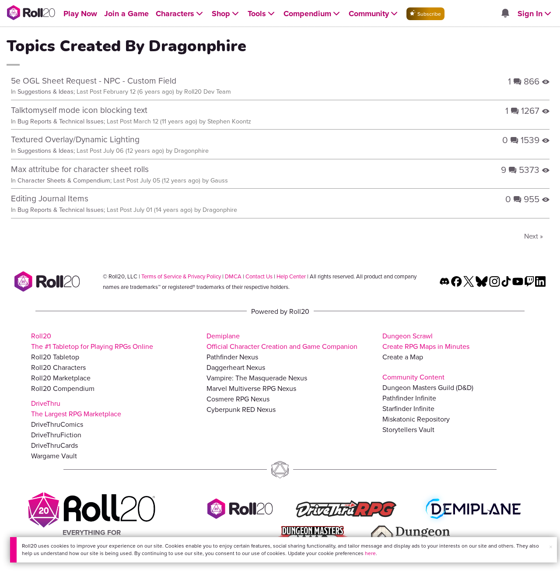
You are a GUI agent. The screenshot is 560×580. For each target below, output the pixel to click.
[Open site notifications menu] (505, 14)
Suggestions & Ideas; (46, 91)
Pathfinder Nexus (232, 357)
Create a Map (402, 357)
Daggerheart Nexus (235, 367)
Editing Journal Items (49, 198)
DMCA (233, 276)
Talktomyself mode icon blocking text (79, 110)
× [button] (551, 547)
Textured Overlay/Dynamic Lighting (75, 139)
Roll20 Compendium (62, 388)
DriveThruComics (57, 424)
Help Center (291, 276)
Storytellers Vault (408, 429)
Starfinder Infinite (408, 408)
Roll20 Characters (58, 367)
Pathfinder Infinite (409, 398)
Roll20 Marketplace (61, 378)
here (370, 553)
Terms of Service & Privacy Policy (181, 276)
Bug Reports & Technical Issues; (61, 121)
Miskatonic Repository (416, 419)
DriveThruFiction (56, 434)
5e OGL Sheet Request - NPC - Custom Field (93, 80)
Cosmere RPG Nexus (238, 399)
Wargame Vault (54, 455)
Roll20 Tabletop (55, 357)
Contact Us (259, 276)
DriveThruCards (54, 445)
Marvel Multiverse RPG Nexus (251, 388)
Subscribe (428, 14)
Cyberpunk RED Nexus (241, 409)
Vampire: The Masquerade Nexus (256, 378)
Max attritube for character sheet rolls (80, 169)
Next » (533, 236)
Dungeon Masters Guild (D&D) (427, 387)
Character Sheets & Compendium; (65, 180)
